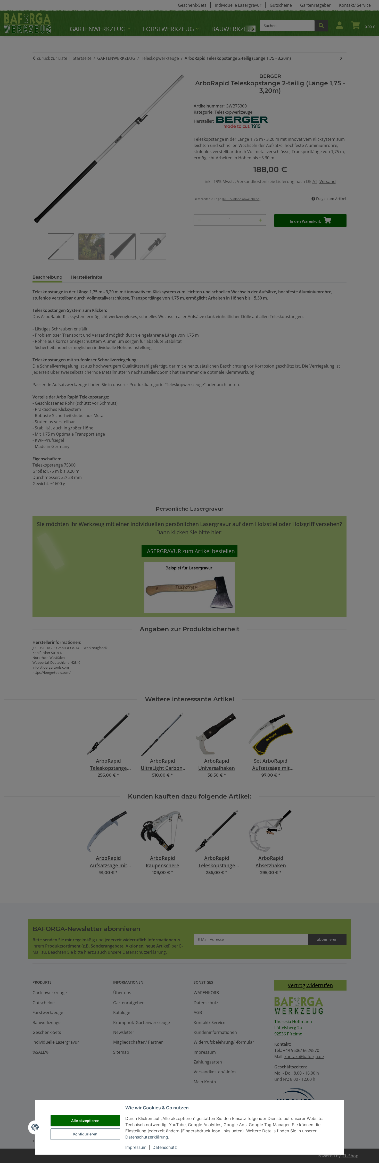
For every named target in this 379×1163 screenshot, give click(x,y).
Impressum (135, 1147)
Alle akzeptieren (85, 1120)
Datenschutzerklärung (146, 1137)
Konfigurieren (85, 1134)
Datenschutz (164, 1147)
